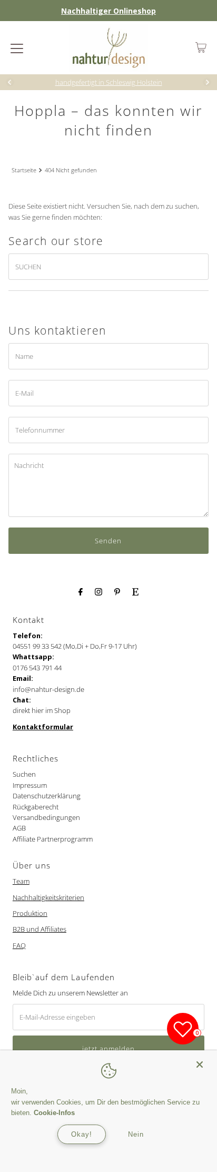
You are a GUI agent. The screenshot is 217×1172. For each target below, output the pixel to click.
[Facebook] (80, 590)
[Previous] (10, 82)
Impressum (30, 785)
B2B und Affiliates (39, 929)
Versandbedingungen (46, 817)
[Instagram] (98, 590)
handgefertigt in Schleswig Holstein (108, 82)
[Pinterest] (117, 590)
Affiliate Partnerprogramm (53, 839)
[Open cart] (201, 47)
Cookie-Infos (54, 1113)
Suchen (24, 774)
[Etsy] (135, 590)
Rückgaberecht (35, 807)
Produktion (30, 913)
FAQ (19, 945)
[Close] (199, 1059)
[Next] (207, 82)
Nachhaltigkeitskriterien (48, 897)
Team (21, 881)
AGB (19, 828)
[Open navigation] (17, 47)
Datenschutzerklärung (47, 795)
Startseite (24, 170)
